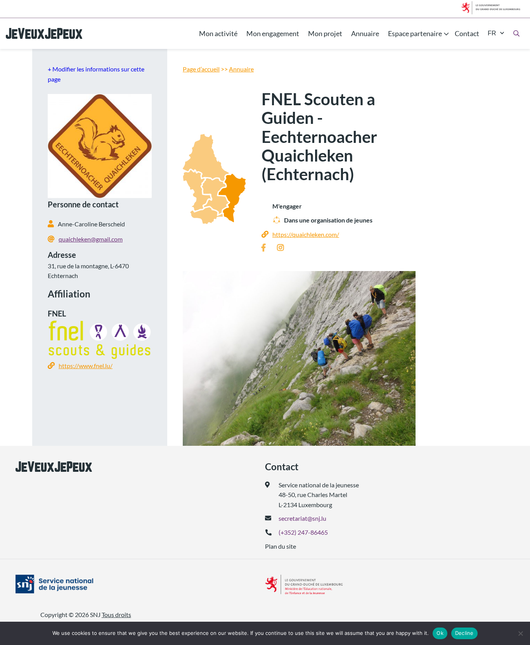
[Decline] (520, 633)
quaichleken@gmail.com (91, 239)
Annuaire (365, 33)
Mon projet (325, 33)
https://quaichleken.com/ (305, 234)
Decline (464, 633)
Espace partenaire (415, 33)
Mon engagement (272, 33)
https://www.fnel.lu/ (86, 365)
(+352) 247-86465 (303, 532)
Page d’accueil (201, 69)
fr (492, 33)
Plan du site (280, 546)
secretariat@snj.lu (302, 518)
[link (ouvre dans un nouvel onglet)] (265, 248)
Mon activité (218, 33)
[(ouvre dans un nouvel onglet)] (70, 584)
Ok (439, 633)
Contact (467, 33)
